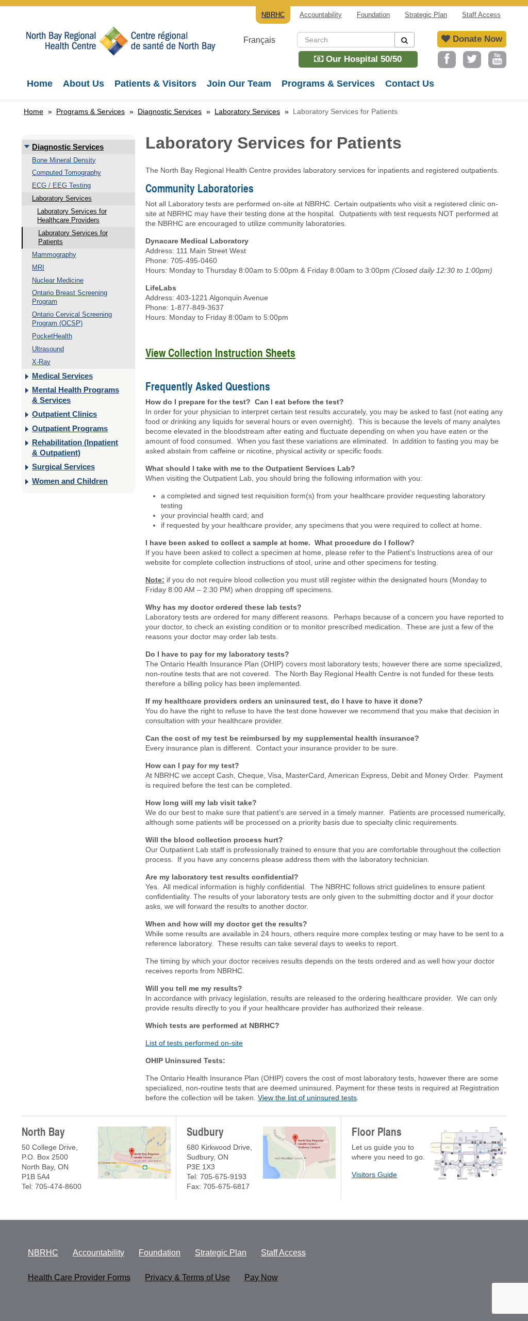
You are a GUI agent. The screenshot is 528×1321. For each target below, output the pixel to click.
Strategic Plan (426, 15)
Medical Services (62, 375)
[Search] (404, 39)
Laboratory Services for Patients (73, 237)
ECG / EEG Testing (61, 185)
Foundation (373, 15)
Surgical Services (63, 466)
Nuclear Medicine (58, 280)
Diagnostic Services (170, 111)
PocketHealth (52, 336)
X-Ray (41, 362)
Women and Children (70, 481)
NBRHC (120, 49)
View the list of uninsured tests (307, 1098)
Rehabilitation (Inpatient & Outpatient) (75, 447)
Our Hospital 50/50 (362, 59)
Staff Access (481, 15)
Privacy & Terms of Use (187, 1277)
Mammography (54, 254)
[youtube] (497, 59)
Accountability (321, 15)
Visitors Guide (374, 1174)
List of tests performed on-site (194, 1043)
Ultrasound (48, 349)
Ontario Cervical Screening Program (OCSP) (72, 319)
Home (40, 83)
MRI (38, 267)
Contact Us (409, 83)
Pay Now (261, 1277)
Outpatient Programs (70, 428)
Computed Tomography (66, 172)
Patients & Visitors (155, 83)
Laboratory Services (247, 111)
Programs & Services (328, 83)
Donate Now (476, 39)
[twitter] (472, 59)
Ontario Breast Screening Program (69, 297)
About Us (83, 83)
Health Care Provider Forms (79, 1277)
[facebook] (447, 59)
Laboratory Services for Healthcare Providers (72, 215)
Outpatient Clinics (64, 414)
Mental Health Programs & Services (75, 394)
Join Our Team (239, 83)
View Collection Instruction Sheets (220, 353)
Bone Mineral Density (64, 160)
